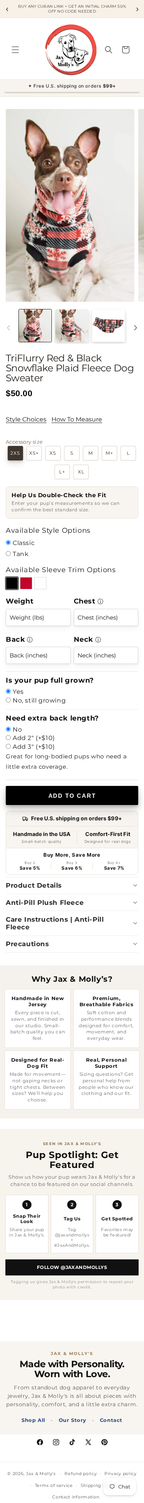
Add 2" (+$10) (34, 738)
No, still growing (39, 700)
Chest (85, 601)
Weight (20, 601)
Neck (83, 639)
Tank (20, 554)
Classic (24, 543)
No (17, 729)
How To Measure (76, 419)
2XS (15, 453)
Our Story (72, 1420)
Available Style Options (48, 530)
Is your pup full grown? (50, 680)
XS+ (34, 453)
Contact (111, 1420)
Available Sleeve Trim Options (61, 570)
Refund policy (81, 1473)
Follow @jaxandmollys (72, 1267)
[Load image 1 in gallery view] (35, 325)
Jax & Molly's (41, 1473)
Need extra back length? (52, 718)
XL (81, 472)
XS (53, 453)
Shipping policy (99, 1485)
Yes (18, 691)
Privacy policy (120, 1473)
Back (15, 639)
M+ (109, 453)
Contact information (75, 1497)
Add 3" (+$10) (34, 746)
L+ (62, 472)
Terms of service (54, 1485)
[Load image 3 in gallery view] (108, 325)
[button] (15, 49)
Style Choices (26, 419)
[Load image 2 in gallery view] (71, 325)
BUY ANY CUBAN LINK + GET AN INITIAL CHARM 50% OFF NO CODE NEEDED (72, 9)
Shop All (33, 1420)
